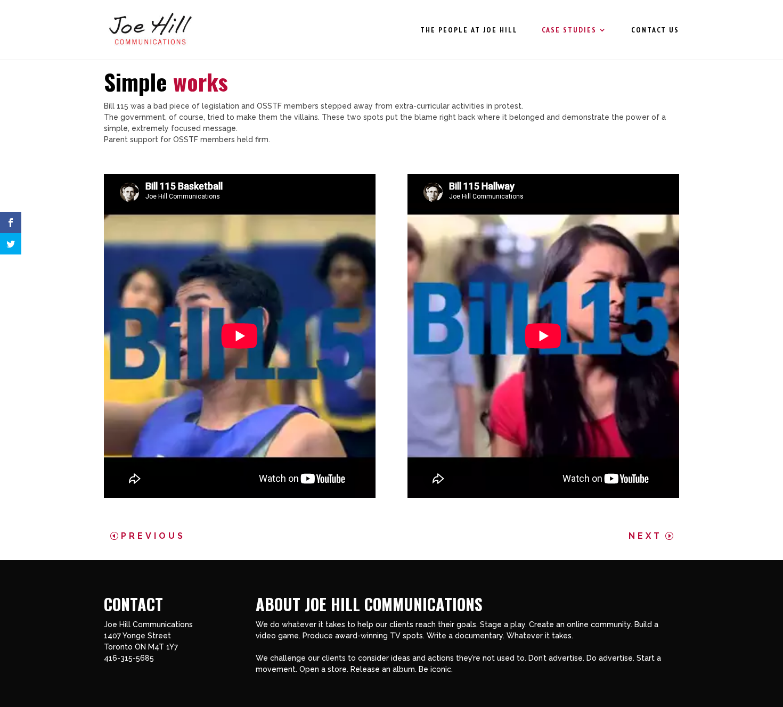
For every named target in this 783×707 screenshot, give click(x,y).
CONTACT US (655, 30)
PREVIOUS (153, 536)
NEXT (645, 536)
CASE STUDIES (569, 30)
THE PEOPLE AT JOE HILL (469, 30)
